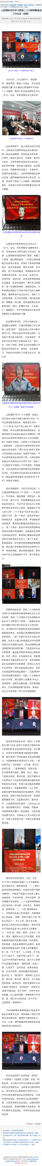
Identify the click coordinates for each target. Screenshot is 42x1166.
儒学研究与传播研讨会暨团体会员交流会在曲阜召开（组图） (21, 1133)
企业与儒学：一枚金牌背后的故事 (13, 1130)
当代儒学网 (12, 5)
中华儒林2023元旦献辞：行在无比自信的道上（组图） (19, 1144)
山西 (25, 5)
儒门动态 (31, 5)
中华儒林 (20, 5)
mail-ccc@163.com (33, 1159)
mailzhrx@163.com (11, 1161)
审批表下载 (32, 1161)
